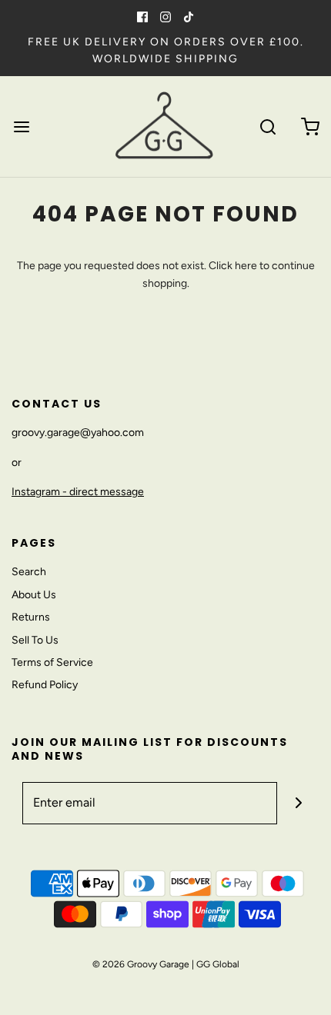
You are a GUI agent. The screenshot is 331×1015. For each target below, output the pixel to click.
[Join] (298, 803)
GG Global (217, 964)
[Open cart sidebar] (310, 126)
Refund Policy (45, 684)
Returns (31, 617)
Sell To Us (35, 640)
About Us (34, 594)
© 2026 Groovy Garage (140, 964)
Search (29, 571)
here (246, 265)
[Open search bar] (267, 126)
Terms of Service (52, 662)
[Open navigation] (21, 126)
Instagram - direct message (78, 491)
